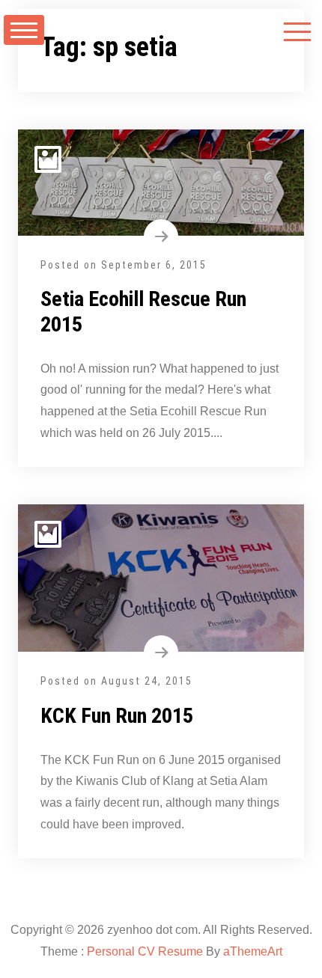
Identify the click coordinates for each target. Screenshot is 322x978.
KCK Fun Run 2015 (116, 715)
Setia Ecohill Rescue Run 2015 (143, 312)
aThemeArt (252, 951)
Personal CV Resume (145, 951)
